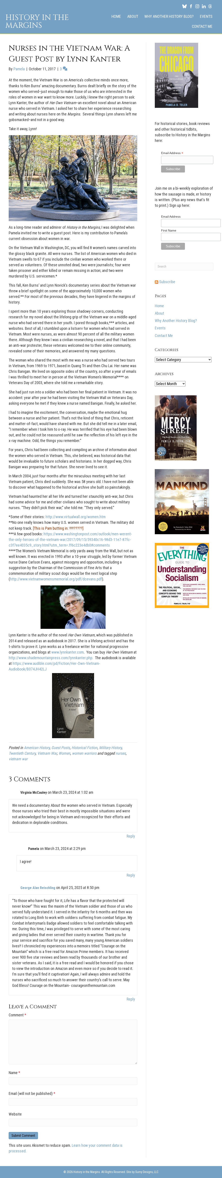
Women (64, 753)
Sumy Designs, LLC (146, 1172)
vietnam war (18, 759)
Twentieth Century (22, 753)
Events (206, 16)
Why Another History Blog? (169, 16)
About (132, 16)
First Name (168, 230)
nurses (121, 753)
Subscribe (166, 281)
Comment (17, 1015)
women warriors (84, 753)
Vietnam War (47, 753)
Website (15, 1114)
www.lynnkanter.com (67, 652)
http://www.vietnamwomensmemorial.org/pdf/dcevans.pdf (56, 579)
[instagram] (197, 6)
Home (116, 16)
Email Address (172, 153)
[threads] (210, 6)
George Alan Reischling (37, 888)
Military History (110, 747)
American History (37, 747)
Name (14, 1072)
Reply (131, 836)
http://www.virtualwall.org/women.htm (76, 516)
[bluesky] (184, 6)
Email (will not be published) (32, 1093)
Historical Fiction (84, 747)
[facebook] (191, 6)
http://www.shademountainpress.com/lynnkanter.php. (52, 658)
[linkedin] (204, 6)
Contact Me (202, 26)
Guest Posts (60, 747)
